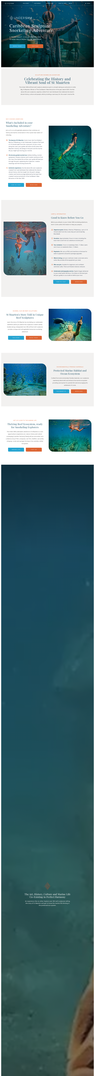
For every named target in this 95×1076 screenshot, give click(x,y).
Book (70, 3)
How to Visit (62, 3)
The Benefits (61, 391)
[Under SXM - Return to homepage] (9, 3)
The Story (26, 3)
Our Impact (37, 3)
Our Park (35, 46)
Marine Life (49, 3)
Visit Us (34, 449)
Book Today (17, 46)
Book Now (33, 184)
